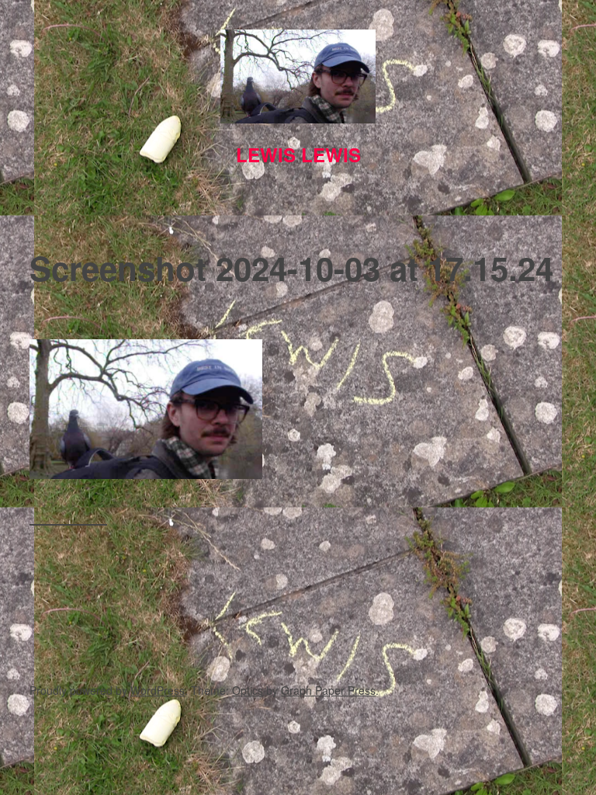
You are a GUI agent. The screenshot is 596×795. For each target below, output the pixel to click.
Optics (247, 690)
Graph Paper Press (328, 690)
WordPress (157, 690)
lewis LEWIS (298, 154)
